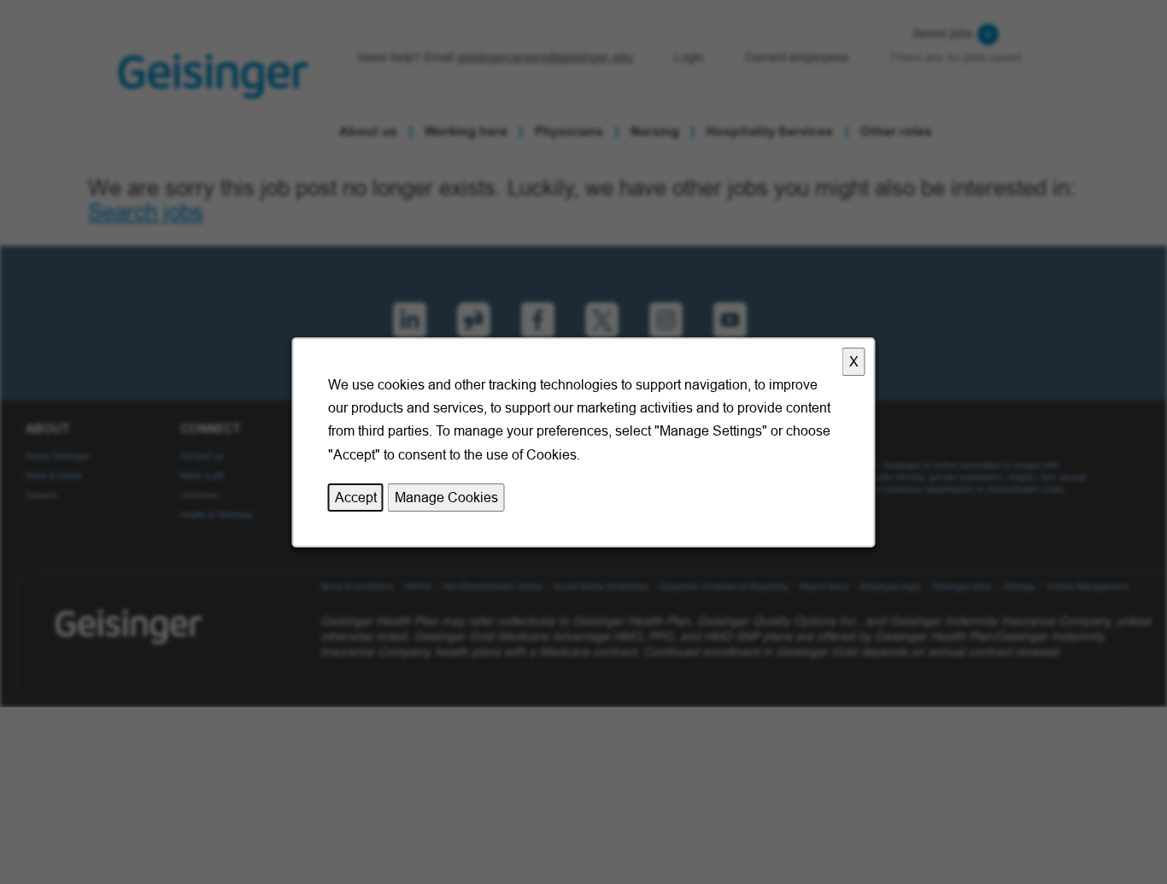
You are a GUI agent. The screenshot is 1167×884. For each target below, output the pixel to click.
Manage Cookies (446, 496)
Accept (356, 496)
